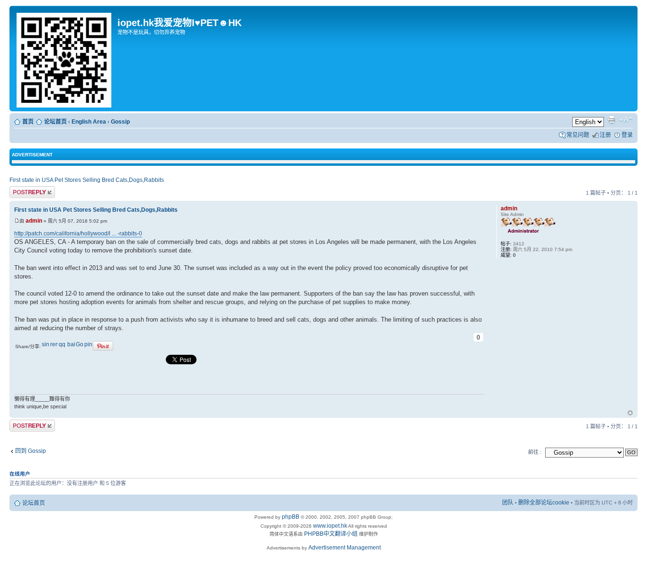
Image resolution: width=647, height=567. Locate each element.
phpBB (290, 516)
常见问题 (577, 135)
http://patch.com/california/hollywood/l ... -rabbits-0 (78, 233)
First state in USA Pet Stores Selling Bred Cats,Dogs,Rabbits (86, 180)
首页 (28, 121)
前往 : (534, 452)
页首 (630, 413)
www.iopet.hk (329, 525)
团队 (507, 502)
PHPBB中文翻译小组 (331, 534)
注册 (605, 135)
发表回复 (20, 191)
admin (34, 220)
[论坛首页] (64, 58)
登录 (627, 135)
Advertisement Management (344, 547)
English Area (89, 121)
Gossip (120, 121)
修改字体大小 (626, 120)
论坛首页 (55, 121)
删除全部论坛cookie (543, 502)
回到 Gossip (30, 451)
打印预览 (611, 120)
